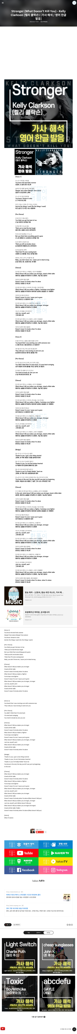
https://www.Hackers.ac (13, 892)
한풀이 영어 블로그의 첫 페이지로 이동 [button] (38, 3)
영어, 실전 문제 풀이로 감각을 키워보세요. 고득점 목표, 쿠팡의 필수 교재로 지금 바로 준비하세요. (35, 911)
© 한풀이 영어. (63, 1029)
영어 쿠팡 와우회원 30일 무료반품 (17, 908)
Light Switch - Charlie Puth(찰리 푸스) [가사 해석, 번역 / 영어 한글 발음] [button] (20, 956)
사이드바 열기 (2, 3)
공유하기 (38, 932)
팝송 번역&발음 (44, 21)
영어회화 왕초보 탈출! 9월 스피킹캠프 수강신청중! (21, 897)
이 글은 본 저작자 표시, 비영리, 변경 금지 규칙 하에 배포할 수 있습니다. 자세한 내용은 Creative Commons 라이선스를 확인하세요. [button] (69, 924)
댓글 (29, 932)
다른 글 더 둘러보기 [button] (37, 1017)
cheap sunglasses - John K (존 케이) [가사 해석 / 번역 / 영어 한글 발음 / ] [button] (57, 956)
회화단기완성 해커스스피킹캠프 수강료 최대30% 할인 (23, 895)
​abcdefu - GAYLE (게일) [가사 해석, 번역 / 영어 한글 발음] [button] (57, 994)
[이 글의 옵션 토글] (10, 924)
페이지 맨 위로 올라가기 (74, 1029)
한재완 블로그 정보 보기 (74, 3)
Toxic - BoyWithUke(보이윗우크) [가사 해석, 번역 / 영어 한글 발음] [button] (20, 994)
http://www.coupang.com (13, 905)
